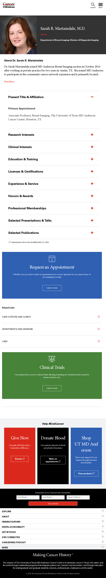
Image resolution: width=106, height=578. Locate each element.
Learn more (52, 288)
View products (85, 473)
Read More (9, 81)
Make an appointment (52, 460)
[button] (47, 97)
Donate (18, 458)
